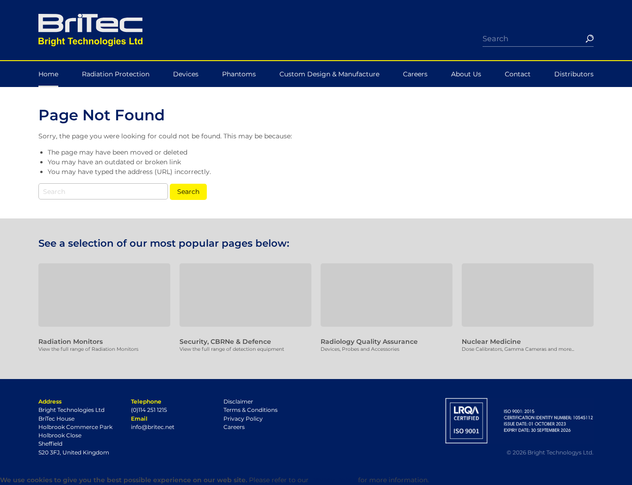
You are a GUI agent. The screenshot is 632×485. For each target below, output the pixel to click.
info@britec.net (152, 426)
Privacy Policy (243, 418)
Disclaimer (238, 401)
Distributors (574, 74)
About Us (466, 74)
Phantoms (239, 74)
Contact (518, 74)
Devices (185, 74)
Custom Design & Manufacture (329, 74)
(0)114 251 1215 (149, 409)
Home (48, 74)
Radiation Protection (115, 74)
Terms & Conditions (250, 409)
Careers (415, 74)
